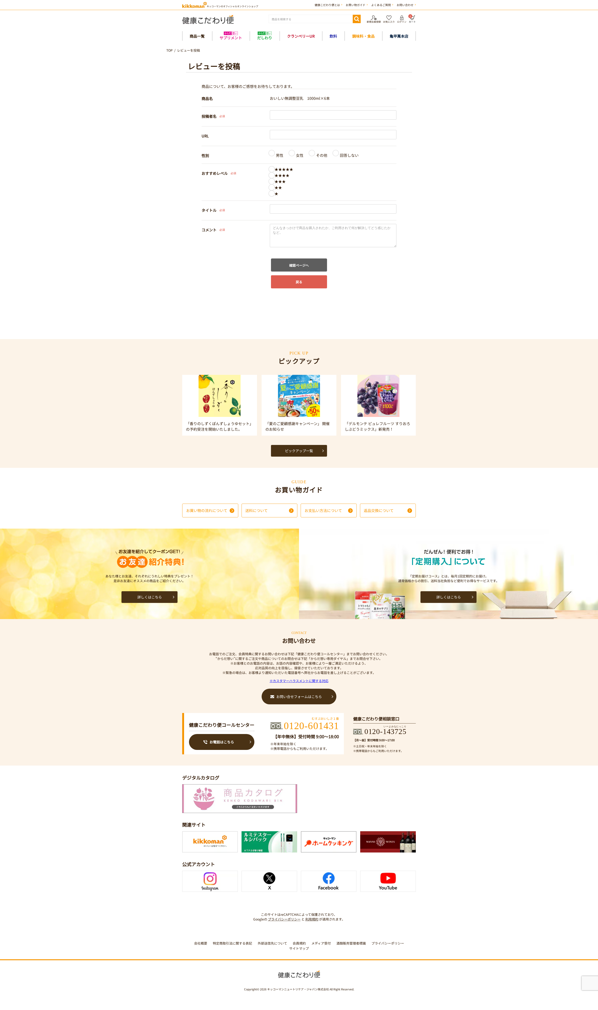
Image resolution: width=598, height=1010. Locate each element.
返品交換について (379, 510)
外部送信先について (272, 943)
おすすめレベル (215, 173)
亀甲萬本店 (399, 36)
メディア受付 (321, 943)
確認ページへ (299, 265)
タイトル (209, 210)
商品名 (207, 98)
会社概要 (200, 943)
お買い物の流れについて (206, 510)
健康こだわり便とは (327, 5)
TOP (169, 50)
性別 (205, 155)
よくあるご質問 (381, 5)
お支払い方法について (323, 510)
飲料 (333, 36)
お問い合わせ (405, 5)
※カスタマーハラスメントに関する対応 (299, 680)
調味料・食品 (363, 36)
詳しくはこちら (149, 597)
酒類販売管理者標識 (351, 943)
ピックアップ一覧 (299, 450)
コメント (209, 229)
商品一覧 (197, 36)
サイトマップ (299, 948)
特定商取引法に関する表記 (232, 943)
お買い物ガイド (355, 5)
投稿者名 (209, 116)
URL (205, 135)
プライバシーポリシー (284, 919)
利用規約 (311, 919)
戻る (299, 281)
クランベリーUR (301, 36)
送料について (256, 510)
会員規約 (299, 943)
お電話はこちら (222, 741)
